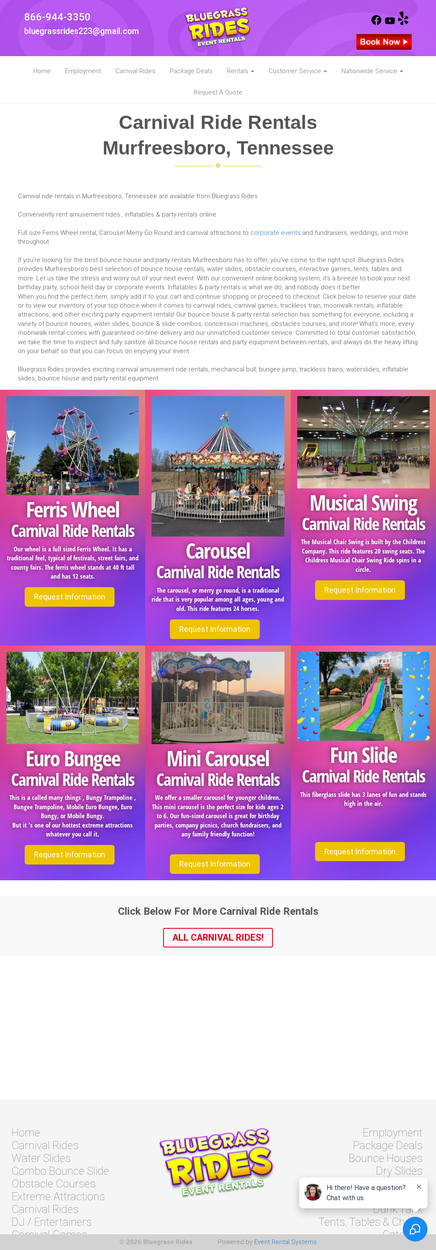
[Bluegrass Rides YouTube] (390, 23)
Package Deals (191, 71)
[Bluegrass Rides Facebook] (376, 23)
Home (42, 71)
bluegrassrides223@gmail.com (81, 31)
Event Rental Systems (285, 1242)
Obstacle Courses (53, 1183)
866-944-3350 (57, 17)
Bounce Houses (385, 1158)
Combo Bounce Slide (60, 1170)
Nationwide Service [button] (370, 71)
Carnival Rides (135, 71)
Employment (83, 71)
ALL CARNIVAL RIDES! (218, 937)
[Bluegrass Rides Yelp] (403, 23)
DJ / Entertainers (51, 1222)
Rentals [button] (238, 71)
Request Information (69, 596)
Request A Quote (218, 92)
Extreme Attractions (58, 1196)
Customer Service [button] (296, 71)
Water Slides (41, 1158)
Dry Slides (399, 1170)
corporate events (275, 233)
